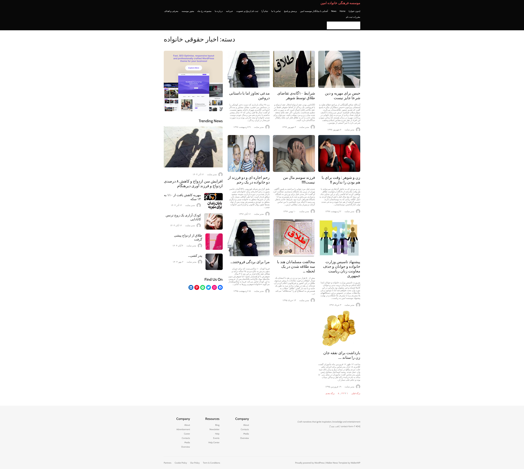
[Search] (329, 25)
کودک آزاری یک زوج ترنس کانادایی (183, 217)
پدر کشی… (195, 256)
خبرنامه (229, 11)
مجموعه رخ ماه (204, 11)
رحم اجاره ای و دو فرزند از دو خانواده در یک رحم (249, 179)
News (333, 11)
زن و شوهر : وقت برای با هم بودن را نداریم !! (341, 179)
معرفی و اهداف (171, 11)
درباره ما (219, 11)
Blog (217, 425)
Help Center (213, 442)
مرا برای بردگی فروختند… (250, 261)
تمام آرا (264, 11)
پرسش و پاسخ (290, 11)
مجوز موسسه (188, 11)
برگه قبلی (355, 393)
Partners (167, 462)
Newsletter (214, 429)
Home (342, 11)
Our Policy (195, 462)
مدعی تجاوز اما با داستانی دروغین (249, 95)
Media (246, 433)
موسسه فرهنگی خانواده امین (340, 3)
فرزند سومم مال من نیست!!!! (299, 179)
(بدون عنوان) (354, 11)
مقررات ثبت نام (353, 17)
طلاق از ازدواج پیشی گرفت (188, 237)
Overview (244, 438)
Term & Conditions (211, 462)
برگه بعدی (330, 393)
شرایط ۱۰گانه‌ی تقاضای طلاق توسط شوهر (296, 95)
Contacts (245, 429)
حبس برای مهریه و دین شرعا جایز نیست (342, 95)
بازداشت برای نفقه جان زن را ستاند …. (341, 355)
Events (216, 438)
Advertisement (183, 429)
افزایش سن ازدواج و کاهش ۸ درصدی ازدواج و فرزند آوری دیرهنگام (193, 183)
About (246, 425)
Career (187, 433)
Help (217, 433)
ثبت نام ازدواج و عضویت (247, 11)
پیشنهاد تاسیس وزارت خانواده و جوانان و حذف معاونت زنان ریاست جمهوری (341, 268)
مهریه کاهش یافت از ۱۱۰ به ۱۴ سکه (182, 197)
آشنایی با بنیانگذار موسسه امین (314, 11)
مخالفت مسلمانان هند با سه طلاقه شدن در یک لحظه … (296, 266)
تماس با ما (276, 11)
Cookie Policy (181, 462)
